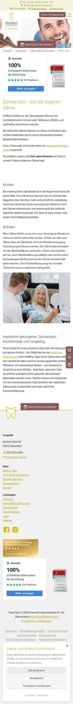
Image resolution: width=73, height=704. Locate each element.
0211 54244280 (19, 8)
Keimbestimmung (57, 630)
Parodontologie (11, 511)
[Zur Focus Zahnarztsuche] (57, 86)
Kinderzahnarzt (47, 635)
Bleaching (11, 630)
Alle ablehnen (36, 678)
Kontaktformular (56, 8)
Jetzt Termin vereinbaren (39, 44)
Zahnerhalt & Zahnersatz (42, 50)
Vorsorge (8, 499)
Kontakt (7, 487)
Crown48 (7, 50)
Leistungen (20, 50)
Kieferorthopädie (26, 635)
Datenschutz (51, 616)
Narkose (7, 520)
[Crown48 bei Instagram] (15, 531)
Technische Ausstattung (16, 474)
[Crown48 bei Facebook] (6, 531)
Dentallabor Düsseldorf (32, 630)
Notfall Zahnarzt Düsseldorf (21, 639)
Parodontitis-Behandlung (53, 639)
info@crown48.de (39, 8)
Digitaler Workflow (13, 479)
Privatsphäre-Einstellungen (36, 620)
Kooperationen (11, 483)
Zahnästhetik (10, 507)
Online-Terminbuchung (52, 14)
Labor (6, 516)
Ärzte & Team (10, 470)
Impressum (36, 616)
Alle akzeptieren (36, 670)
